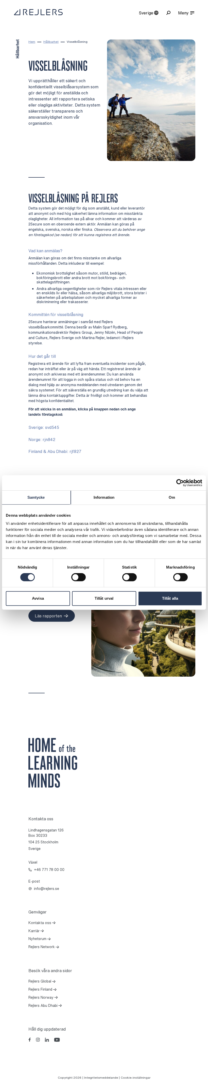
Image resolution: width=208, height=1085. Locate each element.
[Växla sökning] (168, 12)
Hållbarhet (51, 41)
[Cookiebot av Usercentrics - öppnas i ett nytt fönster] (180, 483)
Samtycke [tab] (36, 497)
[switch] (78, 577)
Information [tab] (104, 497)
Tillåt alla (170, 598)
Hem (31, 41)
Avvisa (38, 598)
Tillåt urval (104, 598)
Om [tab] (172, 497)
